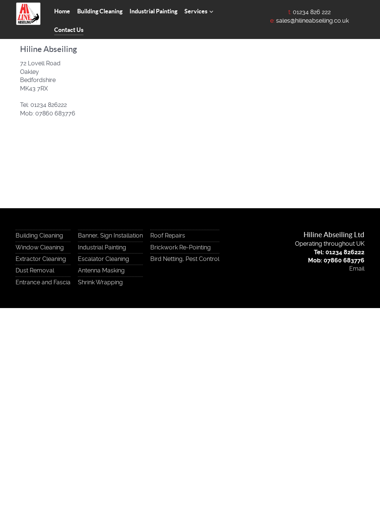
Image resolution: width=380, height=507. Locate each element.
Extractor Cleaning (41, 258)
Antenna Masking (101, 270)
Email (356, 268)
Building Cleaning (39, 235)
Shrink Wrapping (100, 282)
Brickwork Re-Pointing (180, 247)
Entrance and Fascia (43, 282)
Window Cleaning (40, 247)
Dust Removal (35, 270)
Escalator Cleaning (103, 258)
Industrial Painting (102, 247)
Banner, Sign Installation (110, 235)
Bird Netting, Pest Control (184, 258)
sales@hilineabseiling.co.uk (312, 20)
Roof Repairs (167, 235)
